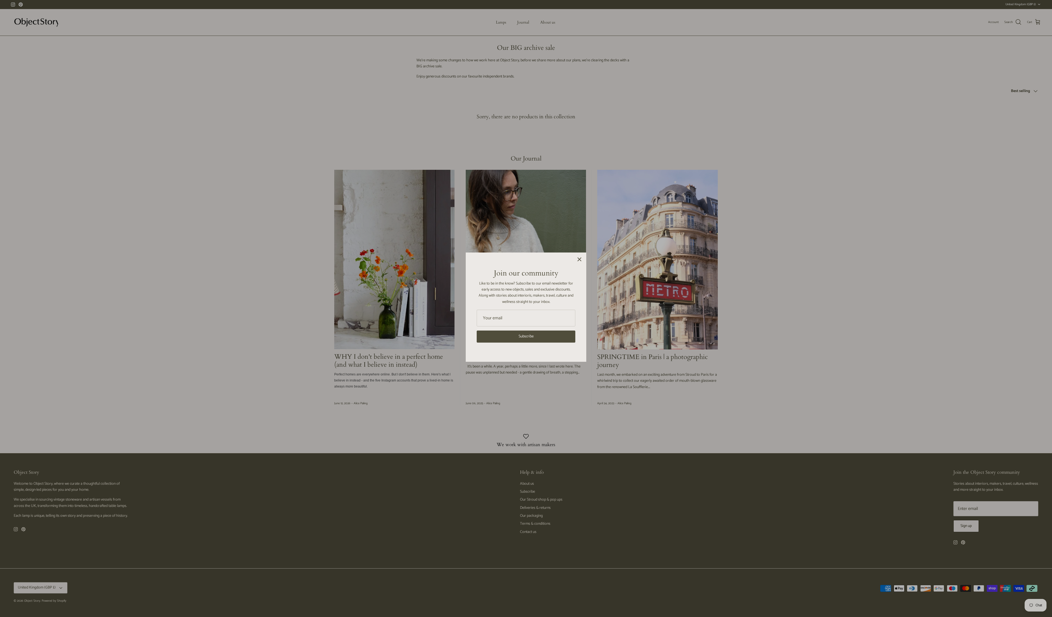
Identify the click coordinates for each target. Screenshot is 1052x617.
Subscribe (526, 336)
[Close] (579, 259)
